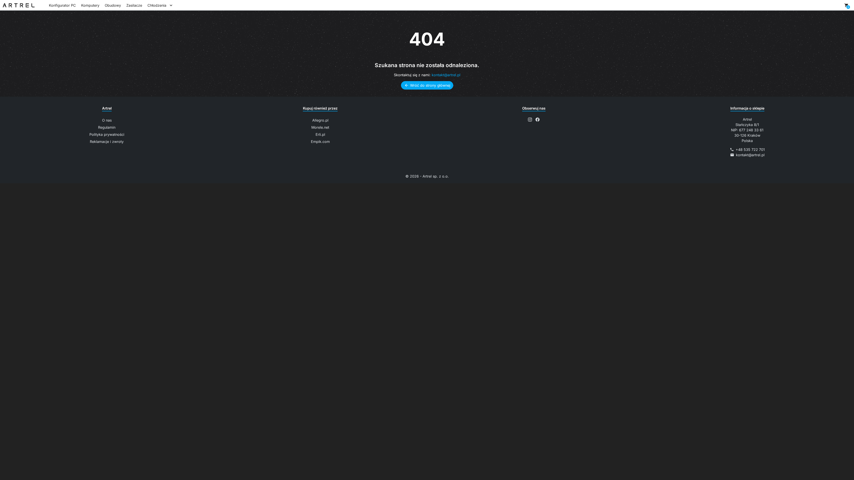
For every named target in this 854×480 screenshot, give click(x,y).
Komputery (90, 5)
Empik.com (320, 141)
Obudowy (113, 5)
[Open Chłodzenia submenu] (171, 5)
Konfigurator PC (62, 5)
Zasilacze (134, 5)
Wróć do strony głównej (427, 85)
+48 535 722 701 (750, 149)
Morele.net (320, 127)
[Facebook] (537, 119)
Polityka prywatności (106, 134)
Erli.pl (320, 134)
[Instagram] (530, 119)
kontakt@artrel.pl (446, 75)
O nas (107, 120)
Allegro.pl (320, 120)
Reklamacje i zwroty (107, 141)
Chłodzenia (156, 5)
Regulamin (106, 127)
